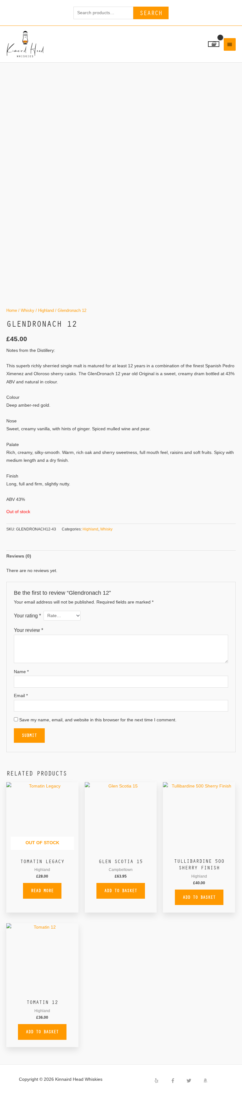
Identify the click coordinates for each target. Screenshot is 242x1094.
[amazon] (206, 1080)
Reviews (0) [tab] (18, 556)
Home (11, 310)
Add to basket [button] (120, 890)
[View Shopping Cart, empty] (213, 44)
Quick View (42, 849)
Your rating (27, 615)
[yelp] (161, 1080)
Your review (28, 630)
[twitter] (194, 1080)
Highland (46, 310)
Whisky (27, 310)
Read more (42, 890)
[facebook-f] (178, 1080)
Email (21, 695)
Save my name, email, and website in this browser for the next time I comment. (97, 720)
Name (21, 671)
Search (151, 13)
